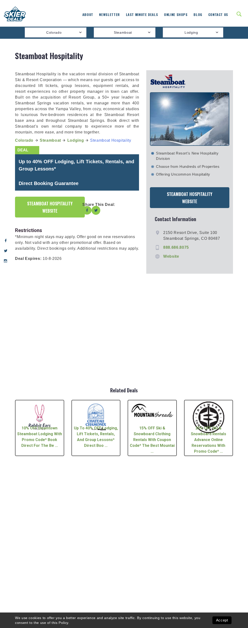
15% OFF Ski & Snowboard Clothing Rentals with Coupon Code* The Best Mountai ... (152, 440)
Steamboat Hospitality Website (50, 207)
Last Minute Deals (142, 14)
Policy (63, 623)
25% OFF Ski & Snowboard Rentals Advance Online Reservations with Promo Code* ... (208, 440)
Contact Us (218, 14)
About (87, 14)
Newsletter (109, 14)
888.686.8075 (176, 247)
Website (171, 256)
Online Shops (176, 14)
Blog (198, 14)
